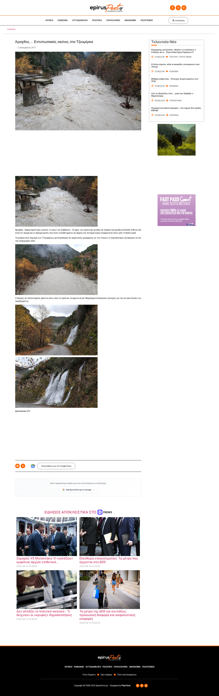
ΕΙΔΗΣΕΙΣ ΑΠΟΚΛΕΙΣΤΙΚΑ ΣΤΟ (70, 512)
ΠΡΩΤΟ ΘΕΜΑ (185, 57)
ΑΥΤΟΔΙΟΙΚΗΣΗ (80, 20)
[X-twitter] (178, 7)
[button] (17, 466)
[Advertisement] (78, 153)
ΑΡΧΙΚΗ (49, 20)
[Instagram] (183, 7)
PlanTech (126, 685)
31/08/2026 (159, 57)
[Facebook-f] (172, 7)
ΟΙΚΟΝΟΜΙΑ (130, 20)
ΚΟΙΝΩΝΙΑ (63, 20)
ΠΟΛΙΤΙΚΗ (97, 20)
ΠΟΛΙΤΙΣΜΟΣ (147, 20)
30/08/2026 (159, 100)
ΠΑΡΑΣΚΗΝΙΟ (113, 20)
